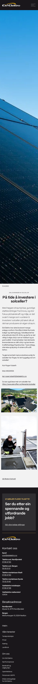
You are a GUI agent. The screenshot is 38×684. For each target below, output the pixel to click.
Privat (4, 640)
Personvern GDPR (8, 675)
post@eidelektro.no (9, 555)
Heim (4, 626)
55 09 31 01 (6, 568)
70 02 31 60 (6, 581)
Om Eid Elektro (7, 658)
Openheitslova (7, 671)
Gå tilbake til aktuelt (9, 479)
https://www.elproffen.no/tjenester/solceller (18, 384)
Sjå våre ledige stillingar (15, 525)
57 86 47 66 (6, 588)
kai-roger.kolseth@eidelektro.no (14, 376)
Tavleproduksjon (8, 636)
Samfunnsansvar (8, 662)
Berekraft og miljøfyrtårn (6, 667)
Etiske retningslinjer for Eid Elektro (9, 680)
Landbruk (5, 647)
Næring (4, 643)
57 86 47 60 (6, 562)
